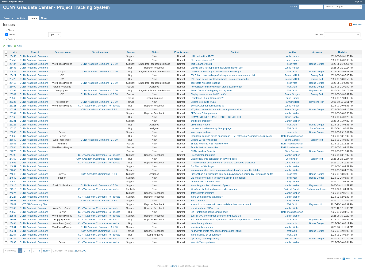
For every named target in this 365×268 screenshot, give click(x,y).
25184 (13, 113)
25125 (13, 128)
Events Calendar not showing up (207, 105)
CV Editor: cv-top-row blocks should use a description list (220, 79)
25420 (13, 79)
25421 (13, 75)
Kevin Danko (292, 117)
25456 (13, 56)
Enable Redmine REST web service (209, 143)
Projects (13, 1)
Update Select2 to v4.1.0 (203, 102)
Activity (21, 18)
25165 (13, 117)
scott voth (292, 64)
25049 (13, 140)
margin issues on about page (206, 234)
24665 (13, 162)
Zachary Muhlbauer (317, 189)
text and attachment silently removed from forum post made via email (226, 219)
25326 (13, 102)
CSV (354, 258)
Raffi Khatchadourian (292, 136)
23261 (13, 227)
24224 (13, 193)
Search (294, 6)
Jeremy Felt (317, 75)
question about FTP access (205, 208)
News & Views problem (203, 242)
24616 (13, 185)
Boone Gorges (316, 64)
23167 (13, 234)
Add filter (319, 34)
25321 (13, 105)
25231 (13, 109)
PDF (360, 258)
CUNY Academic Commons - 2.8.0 (99, 109)
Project (35, 52)
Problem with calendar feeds (205, 181)
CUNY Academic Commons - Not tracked (99, 105)
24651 (13, 166)
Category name (63, 52)
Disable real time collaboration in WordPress (214, 159)
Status (11, 34)
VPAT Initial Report (200, 124)
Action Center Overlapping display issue (211, 90)
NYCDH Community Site (34, 204)
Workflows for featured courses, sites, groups (214, 189)
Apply (9, 46)
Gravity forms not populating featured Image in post (217, 67)
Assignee (317, 52)
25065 (13, 136)
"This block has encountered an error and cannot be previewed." (224, 162)
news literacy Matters (201, 223)
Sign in (358, 1)
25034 (13, 147)
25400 (13, 86)
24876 (13, 151)
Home (5, 1)
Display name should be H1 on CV (208, 94)
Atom (347, 258)
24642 (13, 178)
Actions (358, 56)
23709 (13, 208)
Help (20, 1)
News (44, 18)
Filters (11, 30)
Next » (46, 250)
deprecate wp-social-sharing (205, 83)
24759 (13, 159)
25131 (13, 121)
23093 (13, 242)
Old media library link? (202, 60)
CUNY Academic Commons (34, 56)
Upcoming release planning (205, 238)
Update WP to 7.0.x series (204, 140)
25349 (13, 94)
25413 (13, 83)
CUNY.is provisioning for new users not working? (216, 71)
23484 (13, 223)
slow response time (201, 132)
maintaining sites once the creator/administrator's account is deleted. (226, 170)
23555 (13, 212)
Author (293, 52)
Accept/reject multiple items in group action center (216, 86)
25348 (13, 98)
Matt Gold (292, 71)
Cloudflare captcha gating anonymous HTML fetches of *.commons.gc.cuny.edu (231, 136)
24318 (13, 189)
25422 (13, 71)
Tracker (131, 52)
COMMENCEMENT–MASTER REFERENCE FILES (217, 117)
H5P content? (198, 200)
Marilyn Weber (292, 113)
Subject (235, 52)
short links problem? (201, 121)
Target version (100, 52)
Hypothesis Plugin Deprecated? (207, 98)
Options (11, 39)
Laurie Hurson (292, 56)
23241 (13, 231)
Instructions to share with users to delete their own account (221, 204)
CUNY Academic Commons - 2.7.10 (99, 64)
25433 (13, 67)
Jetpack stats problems (202, 193)
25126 (13, 124)
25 (76, 250)
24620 (13, 181)
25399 (13, 90)
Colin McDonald (292, 189)
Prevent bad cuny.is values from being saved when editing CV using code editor (232, 174)
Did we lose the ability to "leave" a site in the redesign (218, 178)
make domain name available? (207, 196)
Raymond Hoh (292, 75)
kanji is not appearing (202, 227)
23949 (13, 204)
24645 (13, 170)
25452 (13, 60)
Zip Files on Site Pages (202, 166)
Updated (342, 52)
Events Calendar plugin (203, 155)
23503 (13, 219)
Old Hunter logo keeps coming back (209, 212)
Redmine (173, 266)
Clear (19, 46)
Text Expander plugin (202, 64)
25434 (13, 64)
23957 (13, 200)
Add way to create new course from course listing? (216, 231)
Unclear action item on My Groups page (211, 128)
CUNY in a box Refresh (203, 151)
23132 (13, 238)
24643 (13, 174)
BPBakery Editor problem (204, 113)
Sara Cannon (317, 128)
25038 (13, 143)
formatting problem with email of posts (210, 185)
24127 (13, 196)
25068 (13, 132)
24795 (13, 155)
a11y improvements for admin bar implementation (216, 109)
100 (84, 250)
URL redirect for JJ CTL (203, 56)
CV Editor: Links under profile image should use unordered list (223, 75)
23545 (13, 215)
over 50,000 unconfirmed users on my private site (216, 215)
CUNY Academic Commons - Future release (99, 159)
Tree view (357, 24)
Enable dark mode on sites (204, 147)
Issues (33, 18)
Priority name (181, 52)
